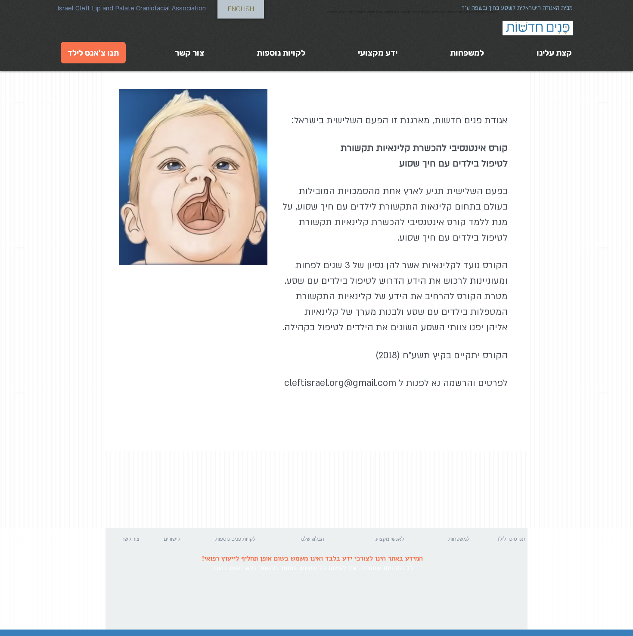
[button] (150, 539)
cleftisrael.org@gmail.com (340, 383)
